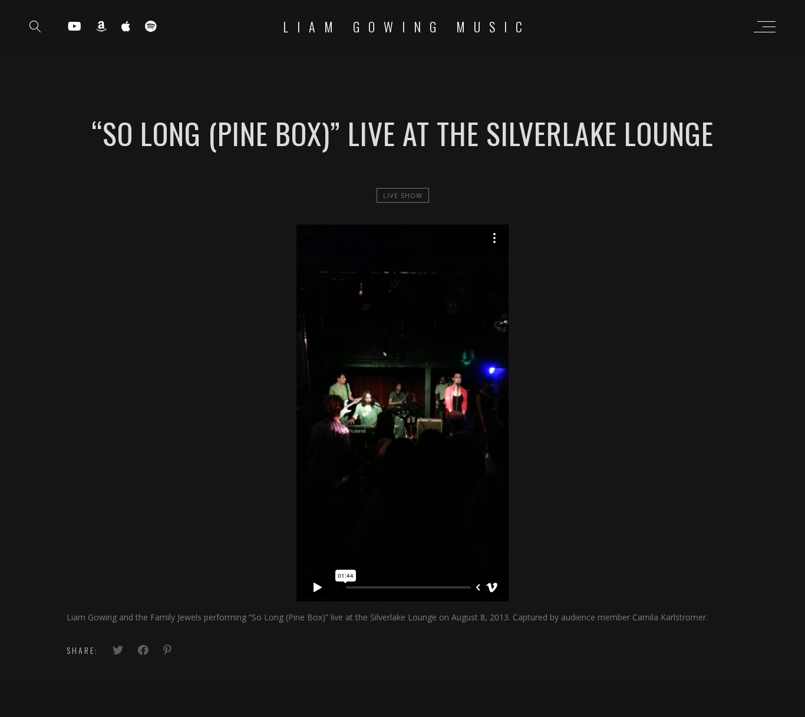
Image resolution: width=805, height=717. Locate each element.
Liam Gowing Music (407, 26)
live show (403, 195)
